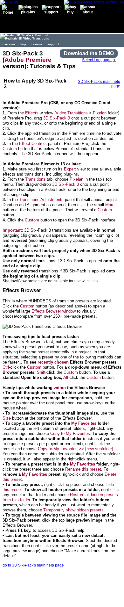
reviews (36, 44)
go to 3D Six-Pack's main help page (33, 565)
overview (9, 44)
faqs (23, 44)
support (53, 44)
